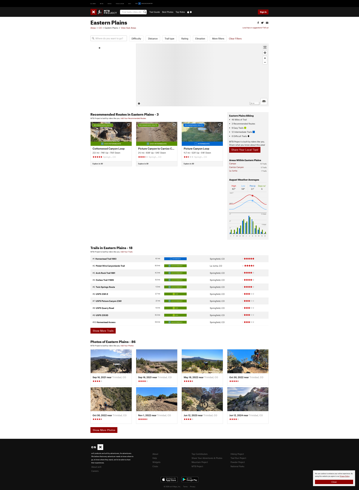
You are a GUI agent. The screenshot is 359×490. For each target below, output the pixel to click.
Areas (93, 28)
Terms (185, 486)
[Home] (104, 12)
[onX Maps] (97, 449)
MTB (101, 3)
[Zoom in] (265, 58)
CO (100, 28)
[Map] (202, 75)
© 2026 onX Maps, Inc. (172, 486)
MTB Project (197, 466)
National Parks (237, 466)
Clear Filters (235, 38)
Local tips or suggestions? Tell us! (255, 28)
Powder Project (238, 462)
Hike (110, 3)
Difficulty (136, 38)
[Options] (264, 101)
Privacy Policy (344, 476)
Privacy (192, 486)
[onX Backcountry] (144, 3)
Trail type (169, 38)
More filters (218, 38)
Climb (93, 3)
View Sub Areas (128, 28)
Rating (184, 38)
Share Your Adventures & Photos (207, 458)
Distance (153, 38)
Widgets (156, 462)
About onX (96, 467)
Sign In (263, 12)
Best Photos (167, 12)
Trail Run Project (238, 458)
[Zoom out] (265, 62)
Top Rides (180, 12)
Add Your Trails (126, 252)
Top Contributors (200, 454)
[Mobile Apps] (189, 12)
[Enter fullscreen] (265, 47)
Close (334, 482)
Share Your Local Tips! (244, 149)
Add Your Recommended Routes (133, 118)
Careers (95, 471)
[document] (334, 478)
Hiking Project (237, 454)
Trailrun (120, 3)
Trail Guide (154, 12)
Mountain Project (200, 462)
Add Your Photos (127, 345)
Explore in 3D (98, 164)
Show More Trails (103, 330)
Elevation (200, 38)
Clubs (155, 466)
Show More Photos (104, 430)
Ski (129, 3)
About (155, 454)
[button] (258, 22)
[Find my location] (265, 53)
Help (154, 458)
